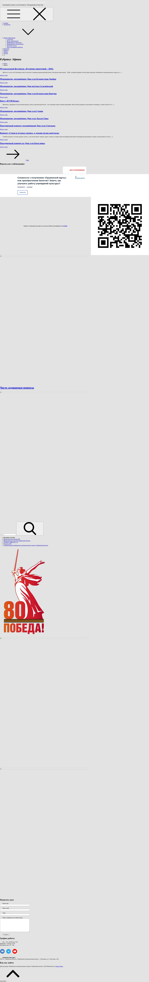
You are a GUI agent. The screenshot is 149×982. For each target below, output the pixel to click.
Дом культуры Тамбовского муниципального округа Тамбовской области (24, 2)
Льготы (5, 53)
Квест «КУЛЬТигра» (9, 101)
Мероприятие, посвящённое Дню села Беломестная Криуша (28, 93)
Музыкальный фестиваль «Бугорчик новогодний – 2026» (27, 69)
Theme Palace (59, 966)
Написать (23, 192)
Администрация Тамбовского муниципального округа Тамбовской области (25, 545)
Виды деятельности (12, 41)
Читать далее (4, 75)
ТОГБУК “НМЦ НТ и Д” (10, 542)
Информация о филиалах (14, 42)
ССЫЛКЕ (64, 226)
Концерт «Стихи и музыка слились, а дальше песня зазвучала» (29, 133)
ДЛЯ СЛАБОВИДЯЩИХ (77, 170)
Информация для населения (15, 44)
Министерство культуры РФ (11, 539)
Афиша (5, 52)
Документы (6, 24)
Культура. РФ (7, 544)
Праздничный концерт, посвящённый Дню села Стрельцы (27, 126)
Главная (5, 23)
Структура (10, 39)
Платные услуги (12, 45)
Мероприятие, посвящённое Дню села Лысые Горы (24, 118)
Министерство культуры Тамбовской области (16, 540)
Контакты (6, 48)
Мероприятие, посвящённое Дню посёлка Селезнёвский (26, 86)
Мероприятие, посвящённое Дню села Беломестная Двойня (28, 79)
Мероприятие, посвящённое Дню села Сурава (21, 111)
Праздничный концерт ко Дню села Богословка (22, 143)
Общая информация (9, 38)
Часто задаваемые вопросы (15, 47)
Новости (6, 50)
